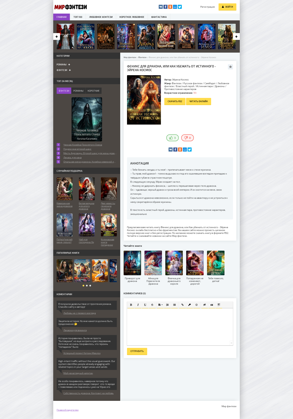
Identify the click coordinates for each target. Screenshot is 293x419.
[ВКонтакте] (171, 149)
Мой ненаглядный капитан (78, 373)
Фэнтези (176, 83)
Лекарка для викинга (75, 330)
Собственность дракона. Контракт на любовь (88, 393)
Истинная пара (204, 86)
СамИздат (210, 83)
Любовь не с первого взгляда (79, 313)
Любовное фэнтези (101, 16)
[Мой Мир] (185, 149)
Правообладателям (68, 409)
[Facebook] (175, 149)
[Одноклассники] (180, 149)
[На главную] (70, 7)
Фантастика (159, 16)
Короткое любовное (132, 16)
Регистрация (207, 6)
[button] (131, 305)
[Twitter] (190, 149)
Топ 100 (77, 16)
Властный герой (185, 86)
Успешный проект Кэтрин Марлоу (82, 353)
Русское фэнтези (192, 83)
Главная (61, 16)
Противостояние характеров (180, 89)
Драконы (220, 86)
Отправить (137, 351)
